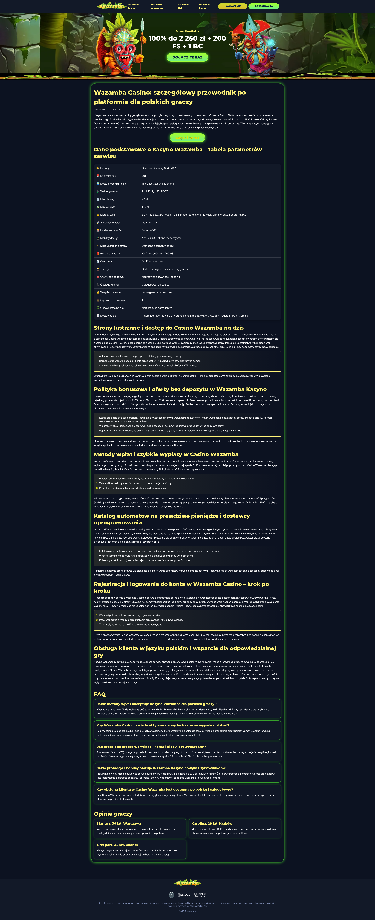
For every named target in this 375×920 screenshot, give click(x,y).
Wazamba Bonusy (204, 6)
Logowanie (233, 6)
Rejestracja (264, 6)
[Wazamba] (112, 5)
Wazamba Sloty (183, 6)
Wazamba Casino (133, 6)
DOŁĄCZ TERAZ (187, 57)
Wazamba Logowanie (157, 6)
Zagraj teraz (187, 138)
